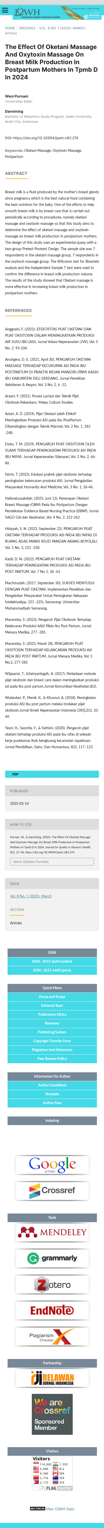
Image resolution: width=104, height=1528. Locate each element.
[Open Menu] (5, 10)
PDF (15, 774)
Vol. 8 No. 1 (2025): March (62, 28)
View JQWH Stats (60, 1509)
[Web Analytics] (37, 1509)
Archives (27, 28)
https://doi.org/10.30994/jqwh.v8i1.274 (45, 138)
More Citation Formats (31, 862)
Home (10, 28)
